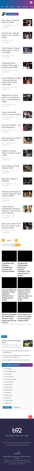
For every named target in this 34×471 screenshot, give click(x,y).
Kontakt (23, 443)
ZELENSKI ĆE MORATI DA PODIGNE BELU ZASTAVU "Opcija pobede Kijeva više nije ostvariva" (9, 318)
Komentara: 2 (6, 72)
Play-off (12, 7)
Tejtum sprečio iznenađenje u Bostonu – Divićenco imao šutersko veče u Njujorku (11, 209)
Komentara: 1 (6, 106)
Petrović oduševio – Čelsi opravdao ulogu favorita (16, 360)
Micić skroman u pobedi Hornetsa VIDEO (11, 139)
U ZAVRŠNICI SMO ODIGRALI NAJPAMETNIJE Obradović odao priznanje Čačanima (8, 267)
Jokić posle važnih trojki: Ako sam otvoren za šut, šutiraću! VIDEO (11, 226)
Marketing (17, 443)
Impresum (28, 443)
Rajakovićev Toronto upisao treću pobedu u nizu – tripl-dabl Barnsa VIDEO (11, 98)
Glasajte (7, 407)
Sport (4, 336)
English (26, 435)
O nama (21, 435)
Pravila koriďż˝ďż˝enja (12, 445)
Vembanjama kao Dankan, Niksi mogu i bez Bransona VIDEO (10, 65)
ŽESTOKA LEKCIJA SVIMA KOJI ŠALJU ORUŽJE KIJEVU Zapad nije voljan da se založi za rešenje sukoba (25, 295)
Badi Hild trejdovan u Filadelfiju (10, 180)
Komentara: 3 (6, 27)
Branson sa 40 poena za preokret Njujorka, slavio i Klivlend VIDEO (11, 194)
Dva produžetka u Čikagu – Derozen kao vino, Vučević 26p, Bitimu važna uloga (11, 81)
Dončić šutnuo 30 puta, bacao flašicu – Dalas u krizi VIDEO (11, 50)
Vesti (2, 7)
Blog (17, 435)
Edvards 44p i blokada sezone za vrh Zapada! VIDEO (10, 35)
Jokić (7, 7)
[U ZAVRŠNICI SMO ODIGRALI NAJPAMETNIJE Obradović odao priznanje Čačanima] (9, 261)
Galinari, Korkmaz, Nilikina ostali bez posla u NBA (11, 153)
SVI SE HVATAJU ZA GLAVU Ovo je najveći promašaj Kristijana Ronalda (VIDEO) (25, 317)
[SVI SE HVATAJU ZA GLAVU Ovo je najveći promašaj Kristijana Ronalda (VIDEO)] (25, 312)
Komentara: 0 (6, 217)
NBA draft (25, 7)
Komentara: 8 (6, 57)
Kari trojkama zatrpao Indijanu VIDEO (10, 167)
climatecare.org (21, 463)
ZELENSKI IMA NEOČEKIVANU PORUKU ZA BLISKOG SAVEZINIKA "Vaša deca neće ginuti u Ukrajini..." (24, 269)
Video (7, 435)
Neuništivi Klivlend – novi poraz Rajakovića (11, 126)
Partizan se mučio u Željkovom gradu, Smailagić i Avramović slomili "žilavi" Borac (16, 356)
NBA (3, 25)
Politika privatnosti (23, 445)
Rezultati (16, 407)
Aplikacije (12, 435)
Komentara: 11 (7, 185)
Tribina (18, 7)
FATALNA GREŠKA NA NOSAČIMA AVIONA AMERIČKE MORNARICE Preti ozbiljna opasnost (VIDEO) (9, 295)
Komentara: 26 (7, 159)
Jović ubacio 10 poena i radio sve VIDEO (11, 21)
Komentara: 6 (6, 42)
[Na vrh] (30, 417)
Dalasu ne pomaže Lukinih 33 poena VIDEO (11, 113)
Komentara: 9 (6, 145)
